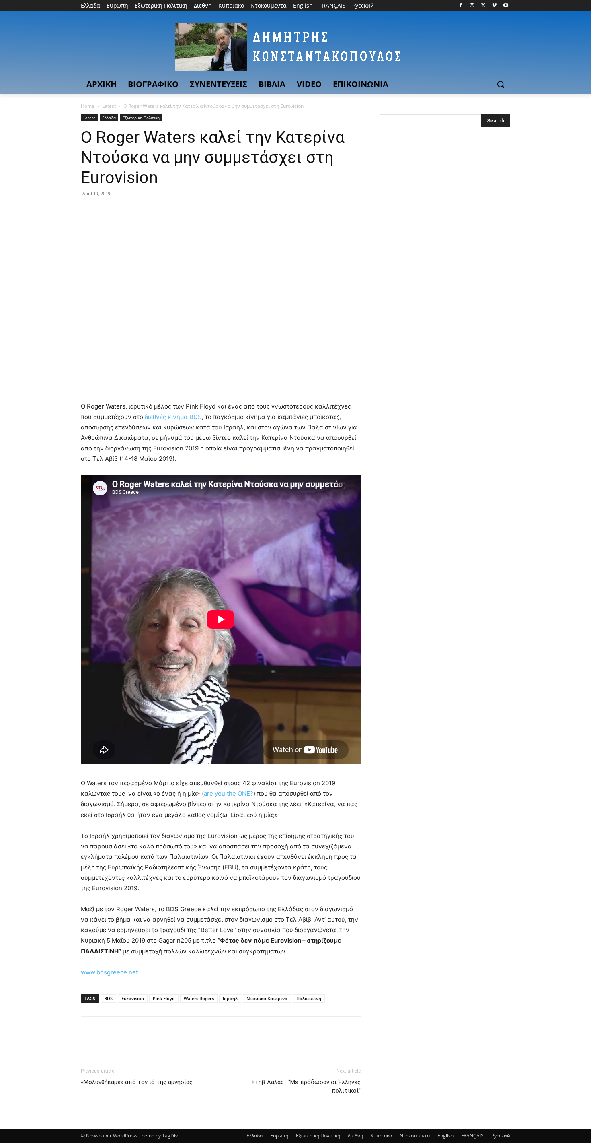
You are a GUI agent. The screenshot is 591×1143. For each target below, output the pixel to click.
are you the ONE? (228, 793)
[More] (163, 212)
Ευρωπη (279, 1135)
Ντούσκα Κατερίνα (266, 998)
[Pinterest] (126, 212)
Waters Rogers (199, 998)
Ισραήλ (230, 998)
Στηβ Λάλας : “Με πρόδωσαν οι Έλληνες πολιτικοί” (306, 1086)
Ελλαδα (109, 117)
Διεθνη (355, 1135)
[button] (500, 84)
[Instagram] (472, 5)
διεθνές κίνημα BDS (173, 417)
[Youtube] (505, 5)
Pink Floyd (164, 998)
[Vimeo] (494, 5)
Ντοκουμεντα (415, 1135)
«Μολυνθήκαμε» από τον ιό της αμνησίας (137, 1082)
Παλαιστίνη (308, 998)
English (445, 1135)
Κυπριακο (381, 1135)
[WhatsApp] (144, 212)
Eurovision (132, 998)
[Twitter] (483, 5)
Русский (500, 1135)
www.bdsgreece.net (109, 972)
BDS (108, 998)
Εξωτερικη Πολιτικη (141, 117)
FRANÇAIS (472, 1135)
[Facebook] (461, 5)
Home (87, 106)
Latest (109, 106)
